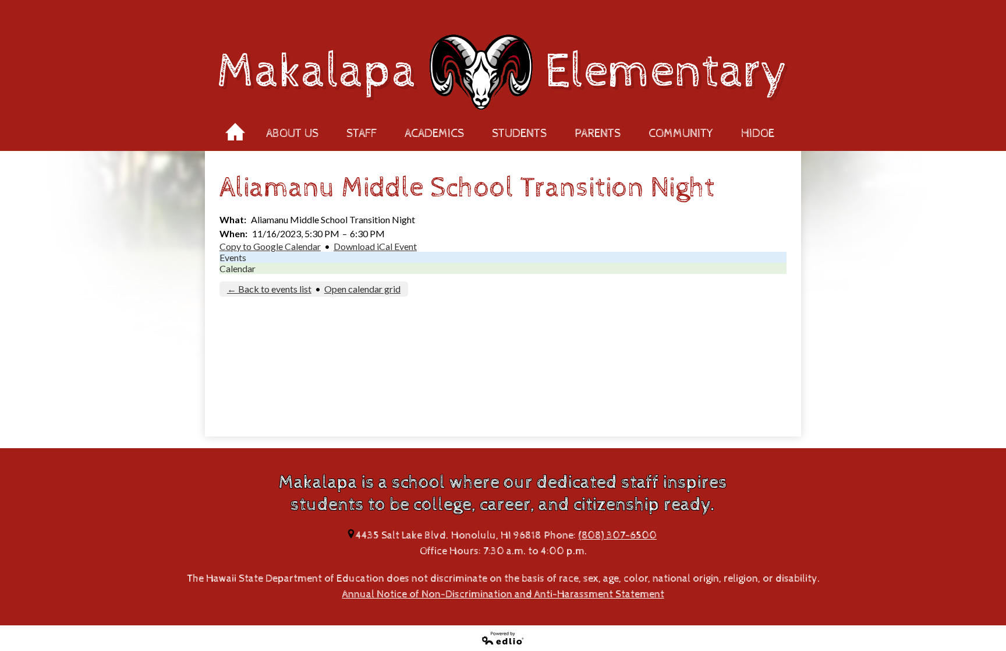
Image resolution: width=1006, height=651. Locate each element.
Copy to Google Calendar (270, 246)
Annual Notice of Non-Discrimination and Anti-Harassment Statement (503, 594)
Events (232, 257)
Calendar (237, 268)
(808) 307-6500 (617, 535)
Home (235, 128)
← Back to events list (269, 288)
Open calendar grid (362, 288)
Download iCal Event (375, 246)
